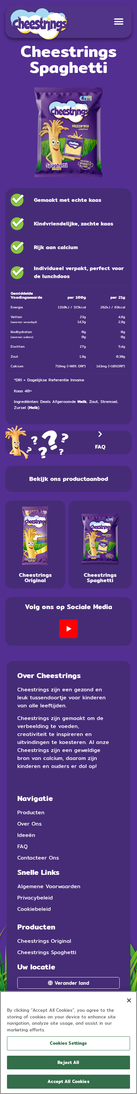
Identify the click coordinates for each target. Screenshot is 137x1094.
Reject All (68, 1062)
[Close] (129, 1000)
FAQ (100, 447)
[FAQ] (100, 434)
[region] (68, 1042)
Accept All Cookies (68, 1081)
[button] (118, 21)
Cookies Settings (68, 1043)
